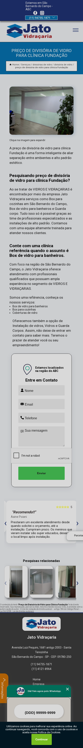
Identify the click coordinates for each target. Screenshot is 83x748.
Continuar (41, 739)
